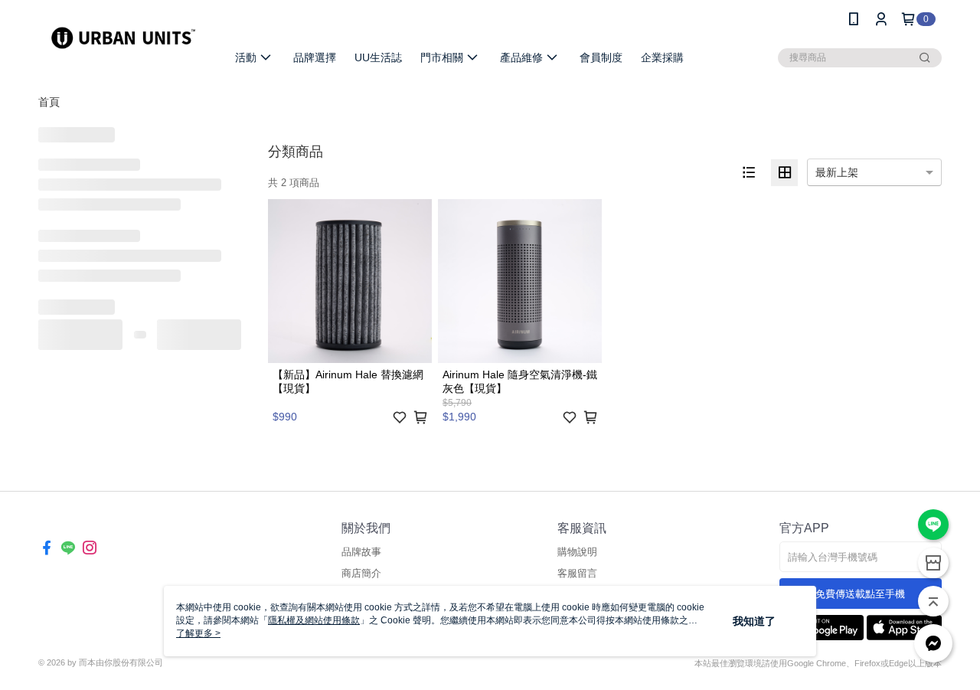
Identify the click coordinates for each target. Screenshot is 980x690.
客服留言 (577, 573)
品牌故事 (361, 552)
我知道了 (754, 621)
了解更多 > (198, 633)
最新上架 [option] (836, 172)
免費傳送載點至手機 (860, 594)
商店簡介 (361, 573)
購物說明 (577, 552)
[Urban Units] (123, 40)
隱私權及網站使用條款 (314, 620)
